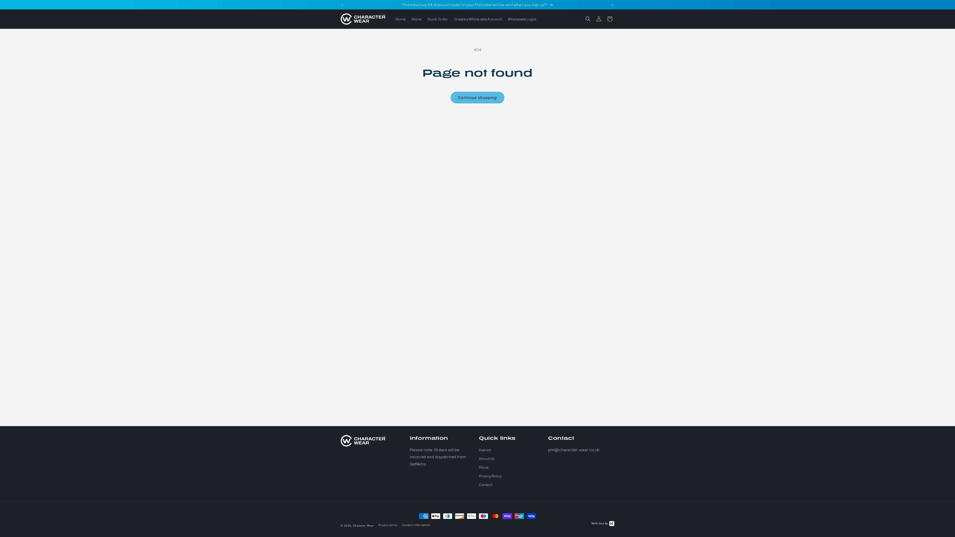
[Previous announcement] (342, 4)
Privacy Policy (490, 476)
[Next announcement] (612, 4)
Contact (485, 484)
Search (485, 450)
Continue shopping (477, 97)
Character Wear (363, 526)
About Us (487, 458)
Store (484, 467)
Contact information (416, 525)
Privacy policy (388, 525)
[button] (587, 18)
